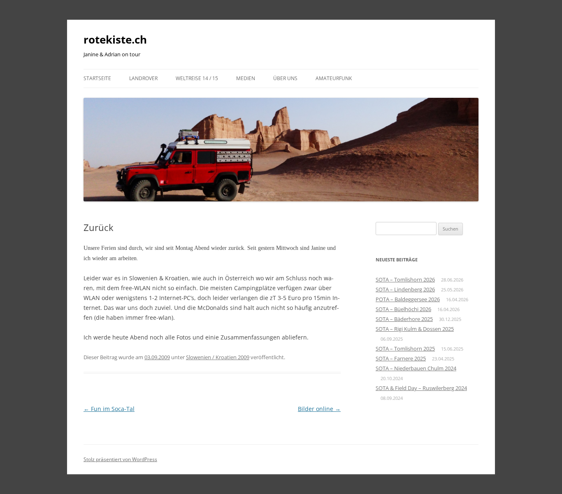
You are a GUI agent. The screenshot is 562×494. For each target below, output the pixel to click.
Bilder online (319, 409)
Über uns (285, 78)
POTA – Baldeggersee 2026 (408, 299)
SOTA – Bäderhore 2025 (404, 319)
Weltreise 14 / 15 (197, 78)
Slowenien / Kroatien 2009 (217, 357)
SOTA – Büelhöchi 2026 (403, 309)
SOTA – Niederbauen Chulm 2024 (416, 368)
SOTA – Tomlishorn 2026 (405, 279)
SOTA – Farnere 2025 (401, 358)
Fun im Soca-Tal (109, 409)
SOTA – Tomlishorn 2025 (405, 348)
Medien (245, 78)
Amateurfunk (334, 78)
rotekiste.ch (115, 39)
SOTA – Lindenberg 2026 (405, 289)
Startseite (97, 78)
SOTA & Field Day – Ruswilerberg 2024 (421, 388)
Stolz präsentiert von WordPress (120, 459)
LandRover (143, 78)
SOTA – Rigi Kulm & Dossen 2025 (415, 328)
